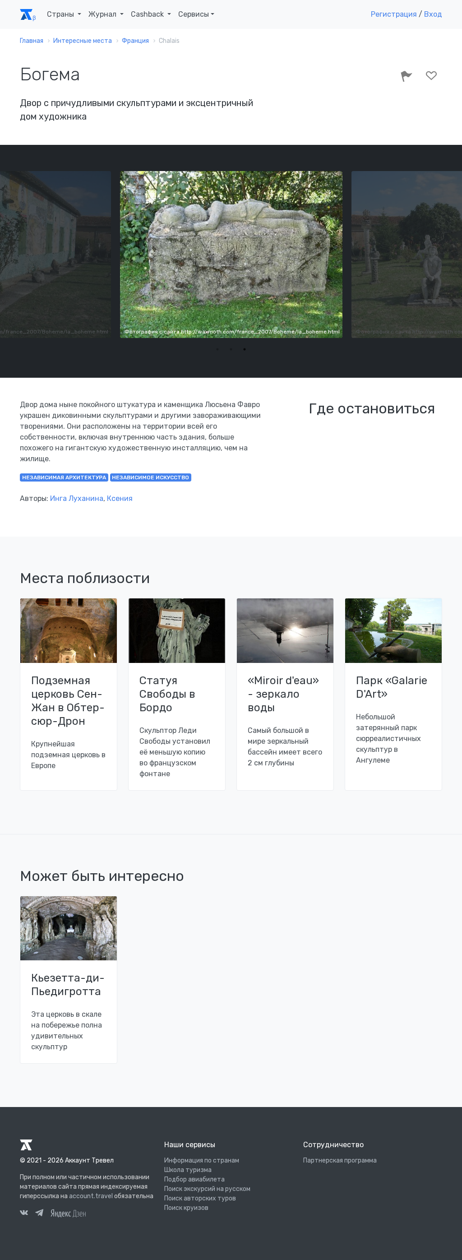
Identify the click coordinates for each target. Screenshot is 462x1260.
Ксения (120, 498)
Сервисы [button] (193, 14)
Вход (433, 14)
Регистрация (394, 14)
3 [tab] (244, 349)
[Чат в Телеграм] (39, 1214)
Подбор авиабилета (194, 1179)
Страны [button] (61, 14)
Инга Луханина (76, 498)
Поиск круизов (186, 1208)
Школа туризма (188, 1170)
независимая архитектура (64, 477)
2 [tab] (231, 349)
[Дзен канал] (68, 1213)
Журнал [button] (103, 14)
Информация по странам (201, 1160)
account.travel (91, 1196)
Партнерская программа (340, 1160)
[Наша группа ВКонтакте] (24, 1214)
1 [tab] (217, 349)
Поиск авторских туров (200, 1198)
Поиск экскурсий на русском (207, 1189)
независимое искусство (150, 477)
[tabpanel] (231, 255)
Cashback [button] (148, 14)
